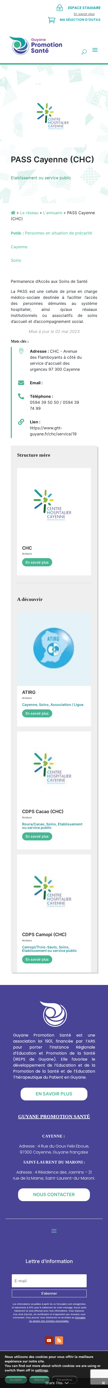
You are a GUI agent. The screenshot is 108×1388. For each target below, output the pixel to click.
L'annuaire (52, 212)
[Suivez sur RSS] (59, 1340)
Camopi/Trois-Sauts (39, 947)
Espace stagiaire (84, 7)
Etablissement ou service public (41, 177)
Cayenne (29, 704)
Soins (44, 704)
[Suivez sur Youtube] (49, 1340)
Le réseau (29, 212)
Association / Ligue (66, 704)
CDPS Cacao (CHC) (43, 811)
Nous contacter (54, 1194)
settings (41, 1370)
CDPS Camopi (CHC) (44, 934)
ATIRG (29, 692)
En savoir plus (37, 562)
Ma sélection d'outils (80, 19)
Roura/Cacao (33, 824)
